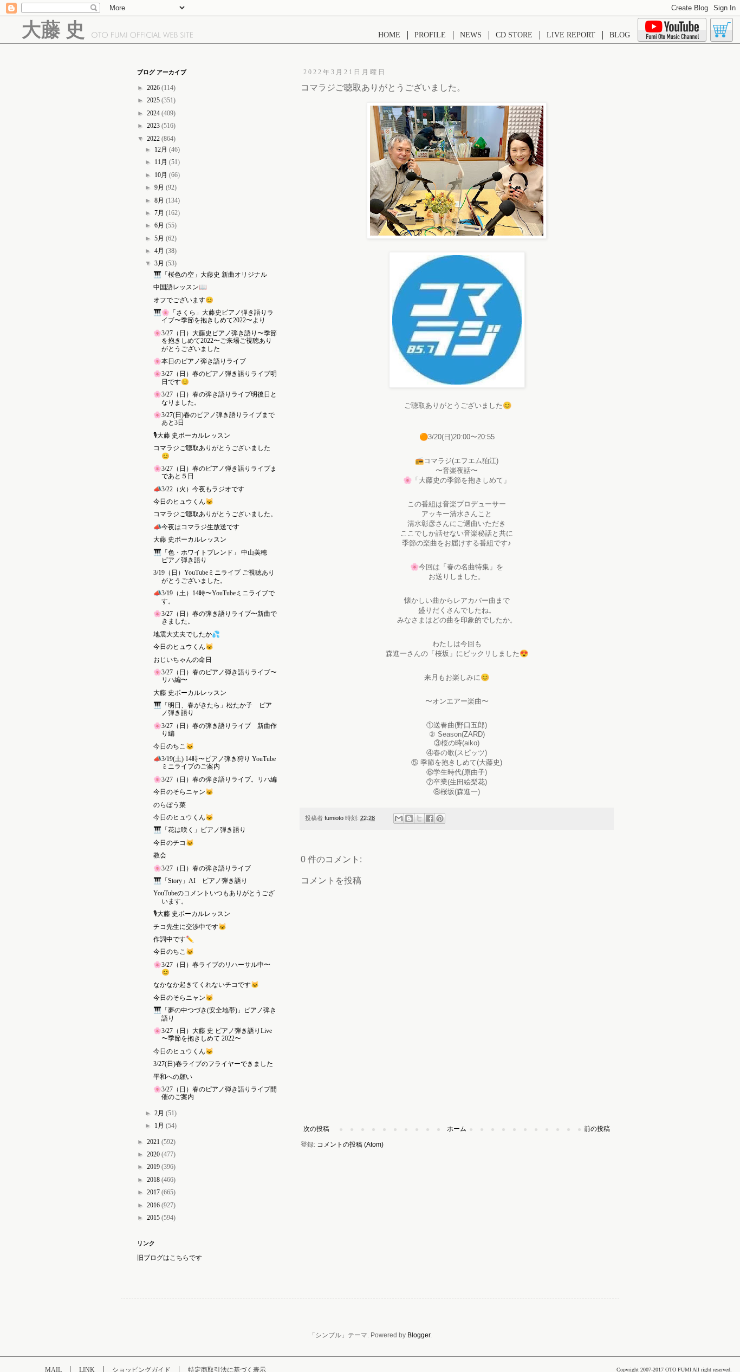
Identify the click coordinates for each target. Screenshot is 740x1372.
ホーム (456, 1129)
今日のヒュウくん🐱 (183, 501)
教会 (159, 855)
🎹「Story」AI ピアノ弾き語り (200, 881)
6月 (160, 225)
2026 (154, 88)
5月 (160, 238)
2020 (154, 1154)
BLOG (619, 35)
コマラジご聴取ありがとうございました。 (215, 514)
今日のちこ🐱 (173, 746)
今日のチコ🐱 (173, 843)
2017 (154, 1192)
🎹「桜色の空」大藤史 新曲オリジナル (210, 274)
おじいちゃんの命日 (182, 660)
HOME (389, 35)
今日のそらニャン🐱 (183, 792)
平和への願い (172, 1077)
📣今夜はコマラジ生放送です (196, 527)
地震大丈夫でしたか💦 (186, 634)
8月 (160, 200)
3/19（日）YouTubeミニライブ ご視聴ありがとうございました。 (214, 576)
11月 (161, 162)
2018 (154, 1180)
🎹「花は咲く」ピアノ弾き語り (199, 830)
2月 (160, 1113)
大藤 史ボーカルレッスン (189, 539)
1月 (160, 1125)
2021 (154, 1142)
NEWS (471, 35)
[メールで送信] (398, 818)
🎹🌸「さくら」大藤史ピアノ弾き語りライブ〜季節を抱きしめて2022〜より (213, 316)
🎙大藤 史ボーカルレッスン (191, 435)
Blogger (418, 1335)
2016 (154, 1205)
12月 (161, 149)
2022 (154, 138)
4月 (160, 251)
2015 (154, 1217)
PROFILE (430, 35)
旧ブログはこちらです (169, 1258)
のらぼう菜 (169, 805)
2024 (154, 113)
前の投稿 (597, 1129)
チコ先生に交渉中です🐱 (189, 927)
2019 (154, 1167)
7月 (160, 213)
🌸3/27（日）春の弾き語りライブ (202, 868)
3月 (160, 263)
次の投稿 (316, 1129)
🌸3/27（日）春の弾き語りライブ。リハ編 (215, 779)
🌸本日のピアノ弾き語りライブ (199, 361)
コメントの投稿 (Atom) (350, 1144)
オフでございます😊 (183, 300)
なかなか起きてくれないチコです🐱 (206, 985)
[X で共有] (419, 818)
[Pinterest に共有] (439, 818)
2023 (154, 125)
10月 (161, 175)
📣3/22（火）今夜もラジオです (198, 489)
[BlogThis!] (409, 818)
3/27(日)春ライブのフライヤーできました (213, 1064)
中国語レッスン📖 (180, 287)
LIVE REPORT (571, 35)
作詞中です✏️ (173, 939)
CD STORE (514, 35)
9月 (160, 187)
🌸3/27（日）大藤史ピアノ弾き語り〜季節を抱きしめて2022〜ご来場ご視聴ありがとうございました (215, 341)
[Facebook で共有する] (429, 818)
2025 (154, 100)
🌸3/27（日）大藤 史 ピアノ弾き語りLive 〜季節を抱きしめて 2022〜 (212, 1034)
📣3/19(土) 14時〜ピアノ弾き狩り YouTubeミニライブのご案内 (214, 762)
